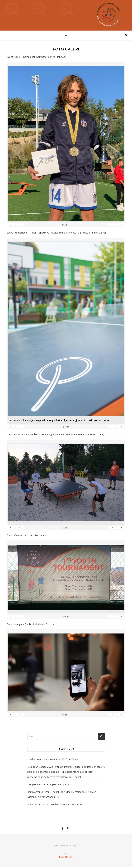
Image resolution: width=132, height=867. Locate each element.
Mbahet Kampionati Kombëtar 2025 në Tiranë (52, 759)
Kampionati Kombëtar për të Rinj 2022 (48, 784)
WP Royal (73, 845)
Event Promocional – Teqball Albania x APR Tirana (54, 804)
